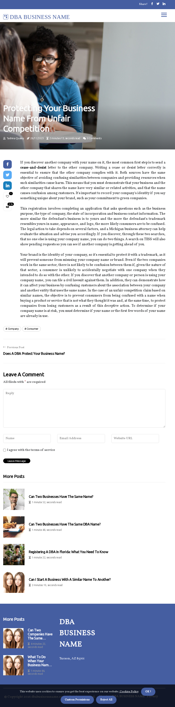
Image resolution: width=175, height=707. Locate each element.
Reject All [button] (106, 700)
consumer (32, 328)
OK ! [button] (148, 692)
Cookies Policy (128, 692)
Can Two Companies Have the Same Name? (40, 634)
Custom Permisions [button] (77, 700)
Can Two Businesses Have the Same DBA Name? (65, 524)
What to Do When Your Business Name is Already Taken (40, 661)
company (13, 328)
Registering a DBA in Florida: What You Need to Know (68, 552)
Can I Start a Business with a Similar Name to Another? (70, 579)
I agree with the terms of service (31, 450)
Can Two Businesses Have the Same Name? (61, 496)
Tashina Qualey (15, 138)
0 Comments (94, 138)
